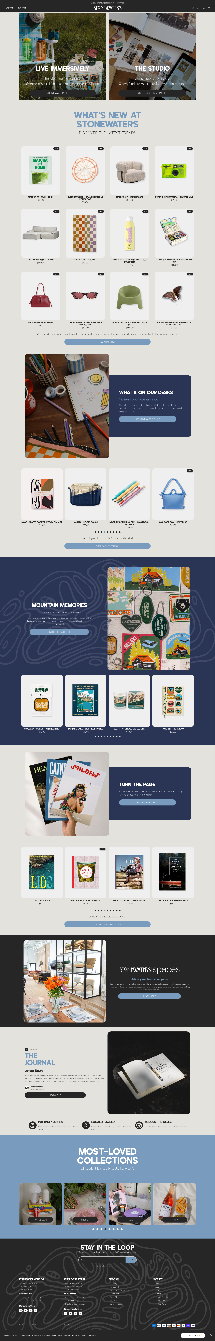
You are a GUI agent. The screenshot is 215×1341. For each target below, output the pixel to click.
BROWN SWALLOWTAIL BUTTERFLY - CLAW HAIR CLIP (174, 323)
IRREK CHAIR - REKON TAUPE (129, 197)
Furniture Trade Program (164, 1297)
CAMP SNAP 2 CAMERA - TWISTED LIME (174, 197)
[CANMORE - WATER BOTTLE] (173, 701)
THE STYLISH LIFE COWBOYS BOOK (42, 900)
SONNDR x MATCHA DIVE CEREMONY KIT (174, 261)
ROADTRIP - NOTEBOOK (86, 729)
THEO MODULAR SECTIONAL (40, 260)
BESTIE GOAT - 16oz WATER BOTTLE (173, 522)
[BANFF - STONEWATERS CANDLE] (42, 701)
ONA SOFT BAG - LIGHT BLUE (86, 522)
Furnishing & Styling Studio (120, 1290)
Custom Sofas (115, 1294)
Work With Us (115, 1297)
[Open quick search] (192, 8)
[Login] (198, 8)
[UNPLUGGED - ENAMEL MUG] (129, 701)
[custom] (21, 1310)
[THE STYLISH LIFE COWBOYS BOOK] (42, 873)
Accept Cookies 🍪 (193, 1335)
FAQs (157, 1287)
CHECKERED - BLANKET (85, 260)
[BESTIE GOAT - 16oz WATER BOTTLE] (173, 494)
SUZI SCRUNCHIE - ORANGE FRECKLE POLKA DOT (85, 198)
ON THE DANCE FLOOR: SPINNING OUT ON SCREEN (129, 901)
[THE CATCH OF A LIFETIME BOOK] (85, 873)
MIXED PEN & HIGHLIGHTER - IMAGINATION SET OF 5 (42, 523)
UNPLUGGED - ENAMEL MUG (129, 729)
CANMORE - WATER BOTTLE (173, 729)
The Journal (114, 1287)
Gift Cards (113, 1300)
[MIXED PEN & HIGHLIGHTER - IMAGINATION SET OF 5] (42, 494)
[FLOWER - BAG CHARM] (129, 494)
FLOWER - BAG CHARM (129, 522)
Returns (157, 1290)
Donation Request (116, 1304)
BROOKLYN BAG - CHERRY (40, 322)
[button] (95, 532)
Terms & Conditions (87, 1335)
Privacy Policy (68, 1324)
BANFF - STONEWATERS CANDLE (42, 729)
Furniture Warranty (161, 1304)
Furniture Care (160, 1300)
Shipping (158, 1294)
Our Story (113, 1283)
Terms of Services (114, 1324)
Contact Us (159, 1283)
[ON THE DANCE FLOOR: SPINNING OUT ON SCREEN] (129, 873)
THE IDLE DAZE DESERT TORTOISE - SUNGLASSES (85, 323)
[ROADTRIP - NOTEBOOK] (85, 701)
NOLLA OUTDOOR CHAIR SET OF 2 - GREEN (130, 323)
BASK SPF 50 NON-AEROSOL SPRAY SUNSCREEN (130, 261)
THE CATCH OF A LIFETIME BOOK (85, 900)
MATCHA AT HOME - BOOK (40, 197)
